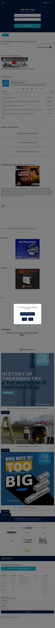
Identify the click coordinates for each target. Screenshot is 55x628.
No (30, 319)
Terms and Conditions (27, 314)
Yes (24, 319)
